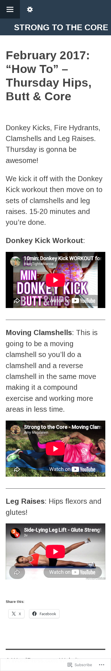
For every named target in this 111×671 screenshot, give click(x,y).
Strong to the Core (61, 27)
